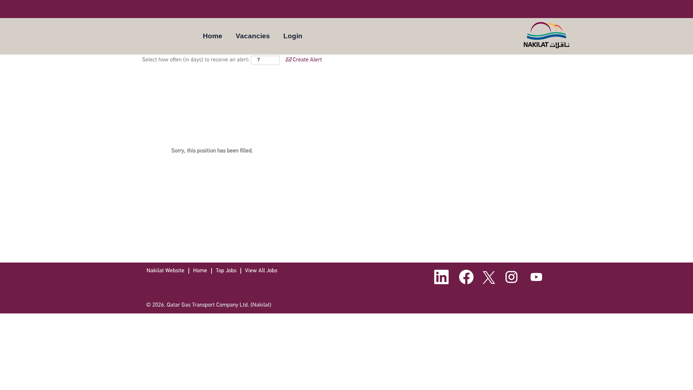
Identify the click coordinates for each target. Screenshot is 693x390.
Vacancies (253, 36)
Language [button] (481, 36)
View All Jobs (261, 271)
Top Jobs (226, 271)
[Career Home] (546, 35)
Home (212, 36)
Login (292, 36)
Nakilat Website (165, 271)
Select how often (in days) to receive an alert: (195, 60)
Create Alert (306, 60)
